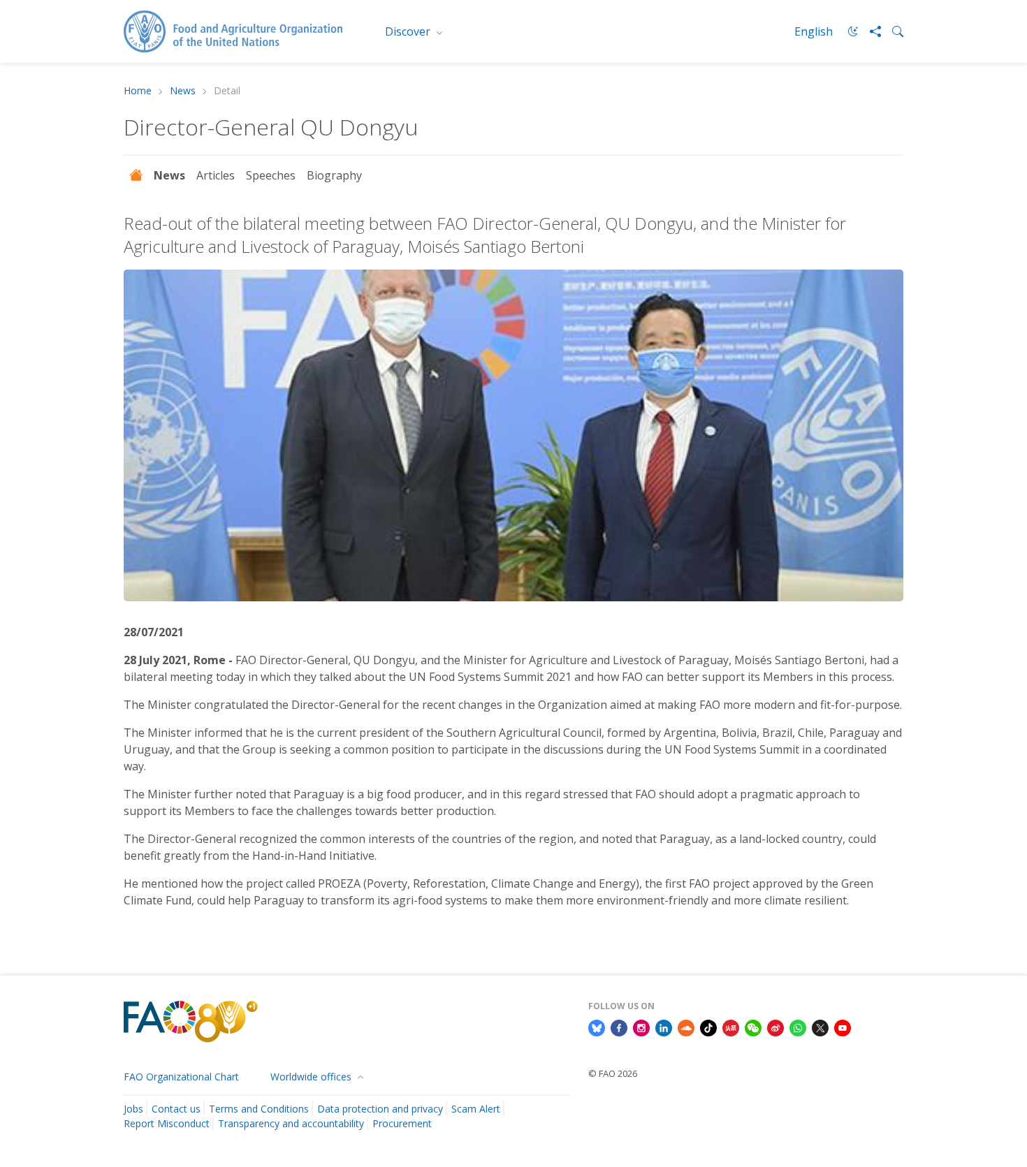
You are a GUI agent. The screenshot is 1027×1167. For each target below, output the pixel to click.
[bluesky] (596, 1026)
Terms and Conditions (259, 1108)
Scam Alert (475, 1108)
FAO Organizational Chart (181, 1076)
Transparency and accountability (291, 1123)
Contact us (176, 1108)
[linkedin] (663, 1026)
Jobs (133, 1108)
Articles (215, 175)
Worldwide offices (312, 1076)
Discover (409, 31)
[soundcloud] (686, 1026)
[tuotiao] (730, 1026)
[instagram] (641, 1026)
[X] (820, 1026)
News (183, 91)
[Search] (892, 31)
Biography (334, 175)
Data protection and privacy (380, 1108)
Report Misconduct (167, 1123)
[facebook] (619, 1026)
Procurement (402, 1123)
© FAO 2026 (612, 1073)
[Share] (870, 31)
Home (138, 91)
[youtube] (842, 1026)
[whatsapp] (797, 1026)
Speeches (271, 175)
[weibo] (775, 1026)
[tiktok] (708, 1026)
